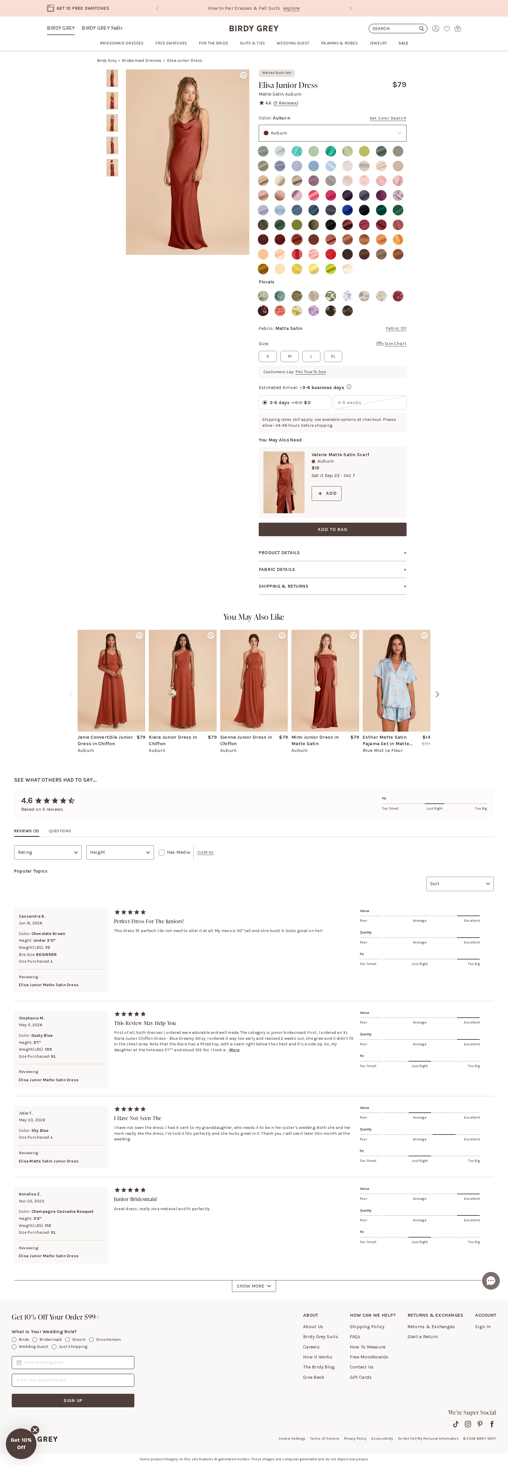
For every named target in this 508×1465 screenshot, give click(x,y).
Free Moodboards (369, 1357)
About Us (313, 1326)
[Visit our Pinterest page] (480, 1424)
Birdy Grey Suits (320, 1336)
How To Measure (367, 1347)
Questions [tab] (60, 830)
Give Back (313, 1377)
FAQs (355, 1336)
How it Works (317, 1357)
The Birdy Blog (319, 1367)
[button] (21, 1444)
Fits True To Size (310, 371)
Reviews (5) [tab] (26, 830)
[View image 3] (112, 123)
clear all (205, 852)
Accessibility (382, 1438)
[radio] (263, 151)
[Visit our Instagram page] (468, 1424)
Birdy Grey (61, 28)
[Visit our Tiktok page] (456, 1424)
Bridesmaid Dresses (141, 60)
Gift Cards (361, 1377)
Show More (250, 1286)
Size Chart (396, 343)
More (234, 1049)
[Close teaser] (35, 1430)
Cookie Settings (292, 1438)
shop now (304, 8)
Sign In (483, 1326)
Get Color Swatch (388, 118)
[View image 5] (112, 168)
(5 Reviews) (285, 103)
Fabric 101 (396, 328)
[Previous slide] (157, 8)
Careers (311, 1347)
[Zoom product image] (187, 162)
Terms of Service (324, 1438)
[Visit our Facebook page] (492, 1424)
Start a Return (422, 1336)
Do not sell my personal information (428, 1438)
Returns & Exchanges (431, 1326)
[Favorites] (447, 28)
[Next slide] (351, 8)
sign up (73, 1400)
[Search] (398, 28)
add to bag (332, 529)
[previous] (70, 694)
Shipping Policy (367, 1326)
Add (331, 493)
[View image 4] (112, 145)
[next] (437, 694)
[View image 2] (112, 100)
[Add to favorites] (243, 75)
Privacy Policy (355, 1438)
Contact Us (361, 1367)
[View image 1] (112, 78)
